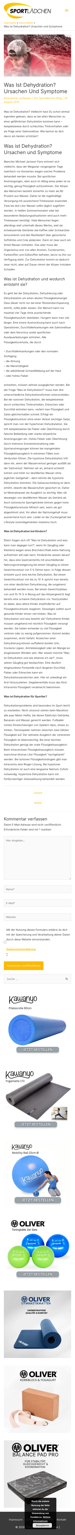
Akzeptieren (42, 1525)
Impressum (15, 1519)
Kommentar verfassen (17, 98)
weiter (38, 803)
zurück (38, 793)
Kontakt (61, 1519)
